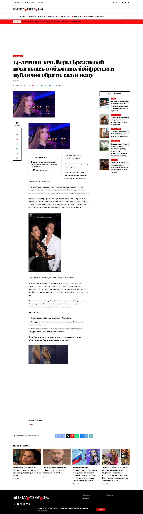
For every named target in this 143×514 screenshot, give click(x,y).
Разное (118, 114)
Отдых (118, 128)
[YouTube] (116, 2)
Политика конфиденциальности (71, 508)
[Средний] (123, 2)
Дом (112, 141)
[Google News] (119, 2)
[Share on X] (29, 85)
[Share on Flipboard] (33, 85)
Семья (117, 141)
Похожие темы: (41, 170)
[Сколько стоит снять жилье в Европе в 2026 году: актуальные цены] (104, 133)
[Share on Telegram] (17, 153)
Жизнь (113, 98)
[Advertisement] (71, 38)
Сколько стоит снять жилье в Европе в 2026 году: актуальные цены (119, 133)
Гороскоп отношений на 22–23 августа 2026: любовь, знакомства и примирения (51, 22)
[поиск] (128, 9)
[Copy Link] (46, 85)
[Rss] (129, 2)
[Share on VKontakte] (41, 85)
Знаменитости (18, 56)
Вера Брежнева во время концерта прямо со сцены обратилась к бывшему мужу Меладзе (44, 164)
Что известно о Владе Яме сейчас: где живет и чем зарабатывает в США (54, 470)
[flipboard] (126, 2)
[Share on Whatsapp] (37, 85)
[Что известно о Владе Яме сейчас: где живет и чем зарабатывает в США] (57, 457)
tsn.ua (31, 424)
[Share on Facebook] (25, 85)
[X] (113, 2)
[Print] (50, 85)
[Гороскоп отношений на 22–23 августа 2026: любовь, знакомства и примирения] (104, 119)
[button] (128, 21)
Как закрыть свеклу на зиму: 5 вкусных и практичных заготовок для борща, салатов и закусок (119, 167)
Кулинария (114, 159)
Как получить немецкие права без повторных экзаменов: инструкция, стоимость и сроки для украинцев (120, 106)
